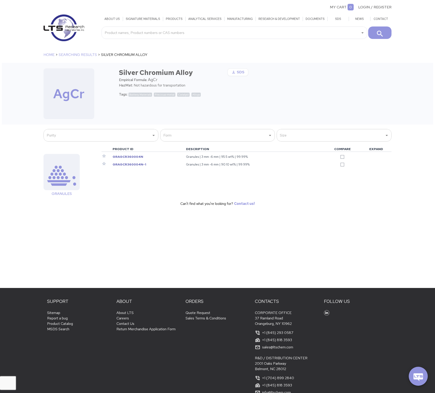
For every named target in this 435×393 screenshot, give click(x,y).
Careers (122, 318)
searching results (78, 54)
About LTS (125, 312)
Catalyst (183, 94)
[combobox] (231, 32)
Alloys (196, 94)
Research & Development (279, 19)
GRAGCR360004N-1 (129, 164)
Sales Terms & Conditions (206, 318)
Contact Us (125, 323)
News (359, 19)
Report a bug (57, 318)
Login (364, 7)
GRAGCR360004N (128, 157)
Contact (381, 19)
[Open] (362, 33)
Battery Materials (140, 94)
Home (49, 54)
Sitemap (53, 312)
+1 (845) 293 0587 (277, 332)
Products (174, 19)
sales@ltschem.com (277, 347)
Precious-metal (164, 94)
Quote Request (198, 312)
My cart (338, 7)
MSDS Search (58, 329)
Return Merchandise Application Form (146, 329)
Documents (315, 19)
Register (383, 7)
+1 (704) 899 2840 (278, 378)
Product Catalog (60, 323)
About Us (112, 19)
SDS (338, 19)
